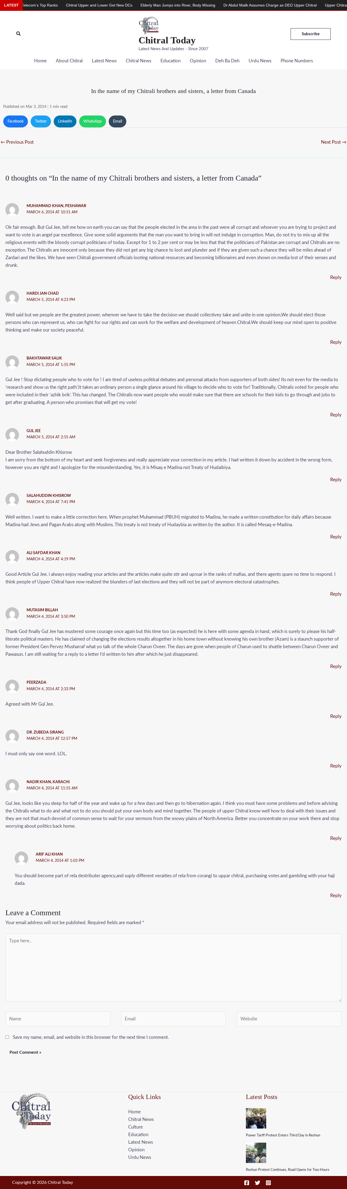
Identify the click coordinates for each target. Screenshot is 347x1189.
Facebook (16, 121)
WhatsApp (92, 121)
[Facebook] (246, 1182)
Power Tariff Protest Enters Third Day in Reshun (283, 1135)
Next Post (333, 142)
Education (170, 61)
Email (117, 121)
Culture (135, 1127)
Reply (336, 277)
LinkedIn (65, 121)
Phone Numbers (297, 61)
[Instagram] (268, 1182)
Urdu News (260, 61)
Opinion (198, 61)
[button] (18, 34)
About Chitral (69, 61)
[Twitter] (257, 1182)
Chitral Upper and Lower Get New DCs (76, 5)
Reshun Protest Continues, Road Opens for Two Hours (287, 1170)
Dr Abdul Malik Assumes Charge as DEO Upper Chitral (247, 5)
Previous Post (17, 142)
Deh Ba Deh (227, 61)
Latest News (104, 61)
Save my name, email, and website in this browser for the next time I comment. (91, 1037)
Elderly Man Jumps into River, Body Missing (154, 5)
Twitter (41, 121)
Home (40, 61)
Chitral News (138, 61)
